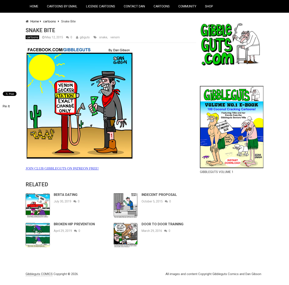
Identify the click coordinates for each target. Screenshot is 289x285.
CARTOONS (162, 6)
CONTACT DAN (134, 6)
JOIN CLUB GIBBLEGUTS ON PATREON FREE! (62, 168)
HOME (34, 6)
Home (34, 21)
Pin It (6, 106)
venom (115, 37)
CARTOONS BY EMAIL (62, 6)
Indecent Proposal (159, 195)
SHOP (209, 6)
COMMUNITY (187, 6)
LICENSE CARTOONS (100, 6)
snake (103, 37)
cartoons (49, 21)
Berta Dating (65, 195)
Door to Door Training (162, 224)
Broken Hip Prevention (74, 224)
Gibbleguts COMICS (39, 274)
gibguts (85, 37)
